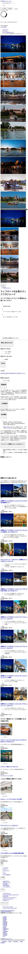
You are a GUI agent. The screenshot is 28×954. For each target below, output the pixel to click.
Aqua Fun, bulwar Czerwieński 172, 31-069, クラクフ (13, 373)
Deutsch (5, 921)
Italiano (5, 927)
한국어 (4, 926)
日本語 (4, 930)
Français (5, 925)
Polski (4, 932)
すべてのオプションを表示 (7, 775)
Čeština (5, 919)
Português (5, 931)
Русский (5, 933)
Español (5, 924)
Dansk (4, 920)
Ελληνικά (5, 922)
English (5, 916)
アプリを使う (4, 27)
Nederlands (6, 928)
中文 (4, 936)
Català (4, 918)
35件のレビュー (7, 287)
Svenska (5, 935)
